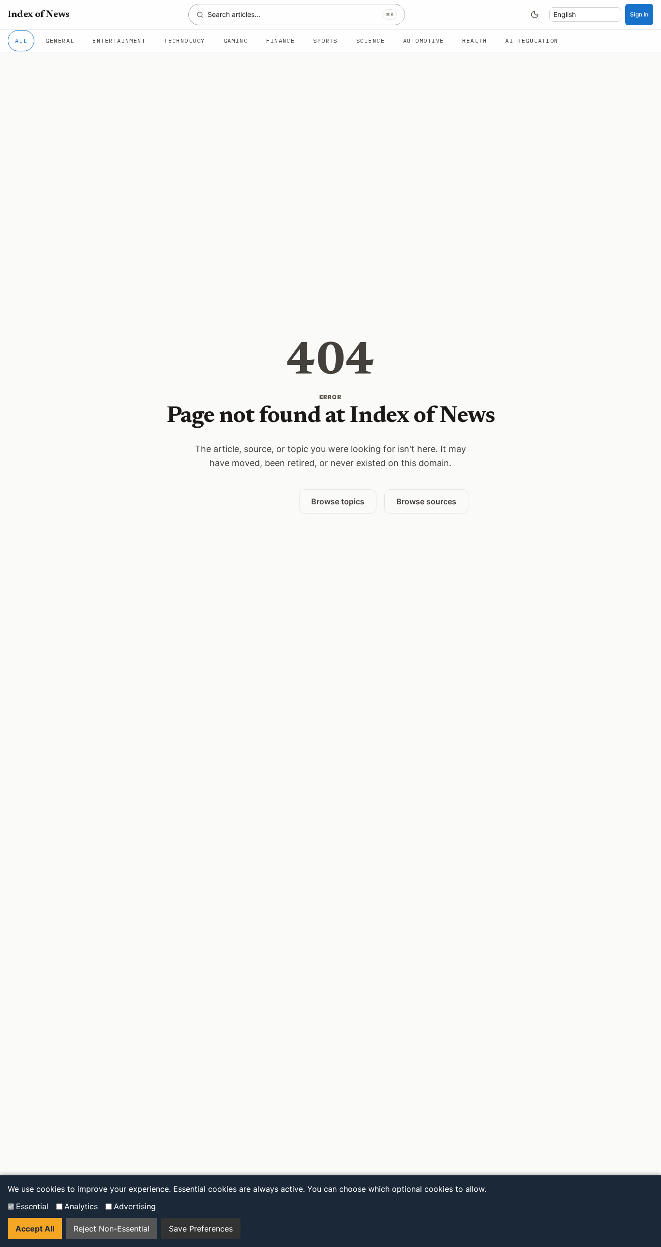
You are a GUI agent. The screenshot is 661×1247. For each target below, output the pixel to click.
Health (474, 40)
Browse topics (337, 501)
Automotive (423, 40)
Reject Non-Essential (112, 1228)
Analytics (81, 1206)
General (59, 40)
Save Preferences (201, 1228)
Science (370, 40)
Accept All (34, 1228)
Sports (325, 40)
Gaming (236, 40)
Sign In (639, 14)
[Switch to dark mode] (534, 14)
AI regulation (531, 40)
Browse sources (426, 501)
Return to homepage (242, 501)
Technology (184, 40)
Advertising (135, 1206)
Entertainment (119, 40)
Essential (32, 1206)
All (21, 40)
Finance (280, 40)
